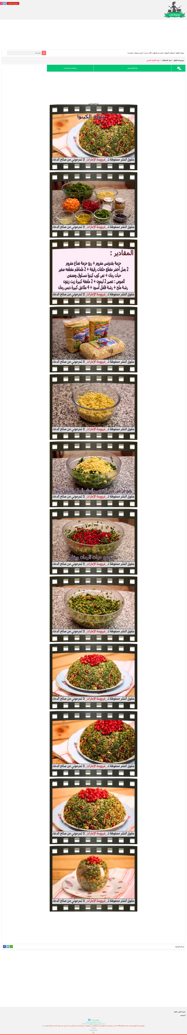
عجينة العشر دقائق (180, 1012)
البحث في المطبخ (158, 53)
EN (1, 3)
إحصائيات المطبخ (170, 53)
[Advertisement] (93, 35)
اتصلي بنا (130, 53)
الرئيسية (183, 1015)
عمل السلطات (167, 60)
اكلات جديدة (148, 53)
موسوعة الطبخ (179, 60)
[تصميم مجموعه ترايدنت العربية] (93, 1020)
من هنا (44, 1025)
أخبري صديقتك (139, 53)
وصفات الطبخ (180, 53)
